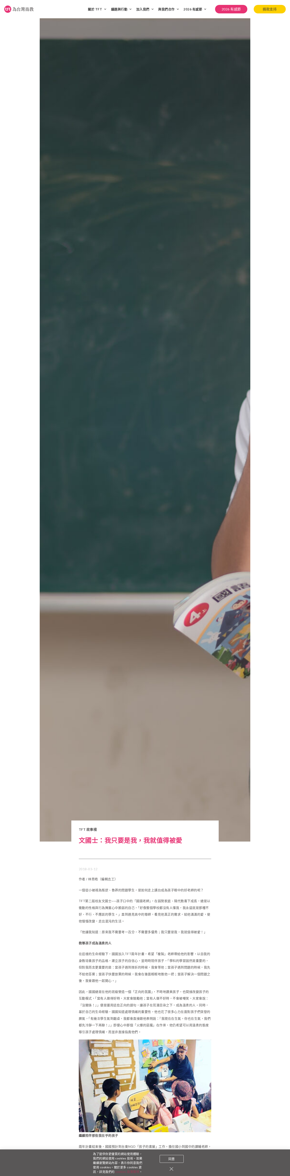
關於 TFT (95, 9)
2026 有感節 (192, 9)
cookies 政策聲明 (127, 1171)
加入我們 (142, 9)
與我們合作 (166, 9)
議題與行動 (119, 9)
